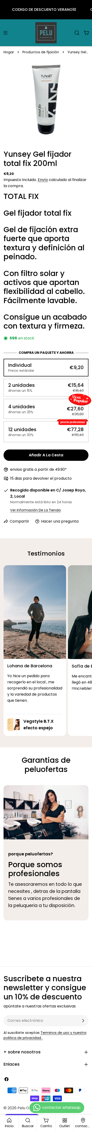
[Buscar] (77, 32)
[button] (46, 367)
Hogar (9, 52)
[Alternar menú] (5, 32)
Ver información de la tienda (35, 510)
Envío (43, 179)
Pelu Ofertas (29, 1108)
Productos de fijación (40, 52)
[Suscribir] (83, 1021)
